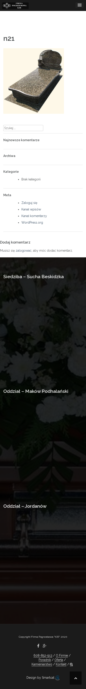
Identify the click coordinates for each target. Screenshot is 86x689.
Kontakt (61, 664)
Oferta (58, 660)
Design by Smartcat (40, 677)
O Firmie (62, 655)
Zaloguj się (29, 203)
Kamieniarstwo (42, 664)
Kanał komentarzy (34, 216)
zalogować (24, 250)
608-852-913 (43, 655)
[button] (71, 664)
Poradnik (45, 660)
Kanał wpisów (31, 209)
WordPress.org (32, 222)
